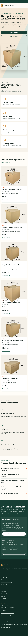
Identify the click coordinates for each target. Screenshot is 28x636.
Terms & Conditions (5, 627)
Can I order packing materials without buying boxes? (12, 488)
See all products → (5, 162)
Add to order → (6, 200)
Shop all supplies (14, 32)
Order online (4, 584)
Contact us (3, 598)
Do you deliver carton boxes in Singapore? (10, 469)
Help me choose (14, 36)
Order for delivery (14, 553)
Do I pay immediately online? (9, 493)
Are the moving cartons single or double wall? (12, 481)
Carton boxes (4, 577)
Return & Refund (8, 624)
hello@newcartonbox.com (7, 613)
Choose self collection (14, 533)
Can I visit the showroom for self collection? (10, 475)
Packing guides (4, 594)
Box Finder (3, 591)
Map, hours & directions (7, 615)
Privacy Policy (23, 624)
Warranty (16, 624)
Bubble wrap (4, 579)
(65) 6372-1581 (4, 610)
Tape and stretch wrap (6, 582)
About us (3, 596)
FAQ (2, 624)
